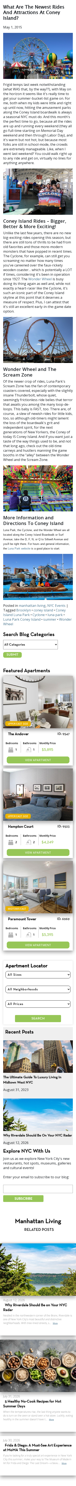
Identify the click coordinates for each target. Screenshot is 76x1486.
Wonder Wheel (40, 279)
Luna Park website (19, 548)
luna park (55, 614)
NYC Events (56, 605)
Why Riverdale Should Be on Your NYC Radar (37, 1135)
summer (49, 619)
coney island (43, 610)
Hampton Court (20, 827)
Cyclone (39, 614)
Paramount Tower (22, 919)
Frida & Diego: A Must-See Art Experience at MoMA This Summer (37, 1448)
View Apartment (38, 760)
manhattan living (32, 605)
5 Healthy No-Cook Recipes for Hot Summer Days (32, 1404)
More (55, 1323)
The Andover (18, 734)
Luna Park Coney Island (22, 619)
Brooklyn (23, 610)
